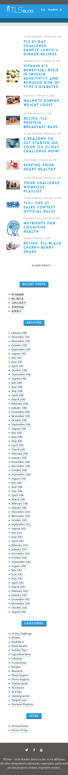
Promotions (19, 662)
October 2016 (19, 370)
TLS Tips (17, 691)
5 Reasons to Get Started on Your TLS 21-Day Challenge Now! (42, 145)
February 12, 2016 (53, 198)
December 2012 (21, 553)
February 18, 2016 (48, 160)
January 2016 (19, 407)
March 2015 (18, 449)
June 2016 (17, 387)
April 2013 (18, 541)
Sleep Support (20, 675)
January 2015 (19, 457)
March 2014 (18, 499)
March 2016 (18, 399)
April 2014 (18, 495)
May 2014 (17, 491)
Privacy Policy (20, 726)
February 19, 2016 (52, 133)
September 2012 (21, 561)
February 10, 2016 (51, 218)
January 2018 (19, 332)
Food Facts (29, 95)
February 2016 (20, 403)
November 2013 (21, 516)
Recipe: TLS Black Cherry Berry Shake (43, 247)
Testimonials (20, 683)
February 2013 (20, 545)
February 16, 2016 (53, 177)
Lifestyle (17, 658)
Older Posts (41, 265)
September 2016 (21, 374)
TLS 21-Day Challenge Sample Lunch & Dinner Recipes (41, 48)
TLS (43, 9)
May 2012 (17, 578)
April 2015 (18, 445)
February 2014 (20, 503)
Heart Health (30, 160)
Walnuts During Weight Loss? (42, 102)
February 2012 (20, 591)
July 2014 (17, 482)
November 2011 (21, 603)
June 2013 (17, 536)
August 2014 (19, 478)
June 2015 (17, 437)
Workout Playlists (22, 704)
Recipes (27, 113)
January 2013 (19, 549)
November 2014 (21, 466)
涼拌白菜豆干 (19, 302)
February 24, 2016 (45, 95)
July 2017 (17, 357)
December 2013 (21, 511)
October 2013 (19, 520)
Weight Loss (19, 700)
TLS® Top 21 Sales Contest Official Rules (40, 207)
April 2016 (18, 395)
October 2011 (19, 607)
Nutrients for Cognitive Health (40, 227)
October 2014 (19, 470)
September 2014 (21, 474)
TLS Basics (18, 687)
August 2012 (19, 566)
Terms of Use (20, 730)
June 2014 (17, 486)
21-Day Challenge (33, 36)
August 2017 (19, 353)
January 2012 (19, 595)
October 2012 (19, 557)
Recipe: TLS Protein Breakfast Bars (41, 122)
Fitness (16, 637)
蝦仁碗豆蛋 (18, 298)
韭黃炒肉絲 (18, 307)
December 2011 (21, 599)
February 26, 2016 (51, 61)
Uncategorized (20, 696)
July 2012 (17, 570)
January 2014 (19, 507)
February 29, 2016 (53, 36)
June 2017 (17, 362)
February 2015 (20, 453)
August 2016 (19, 378)
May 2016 (17, 391)
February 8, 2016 (41, 238)
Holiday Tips (19, 650)
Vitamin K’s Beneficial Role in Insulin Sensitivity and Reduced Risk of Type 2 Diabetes (42, 76)
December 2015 (21, 412)
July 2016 (17, 382)
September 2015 (21, 424)
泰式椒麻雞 (18, 294)
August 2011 (19, 611)
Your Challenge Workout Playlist (42, 187)
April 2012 (18, 582)
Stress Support (20, 679)
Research (17, 671)
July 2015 (17, 432)
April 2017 (18, 366)
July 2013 (17, 532)
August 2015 (19, 428)
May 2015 (17, 441)
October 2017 (19, 345)
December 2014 (21, 462)
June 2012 (17, 574)
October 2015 (19, 420)
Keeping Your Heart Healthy (40, 167)
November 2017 (21, 341)
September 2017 (21, 349)
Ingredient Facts (32, 61)
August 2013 (19, 528)
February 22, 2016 (42, 113)
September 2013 (21, 524)
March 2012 (18, 586)
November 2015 (21, 416)
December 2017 (21, 337)
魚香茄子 (16, 311)
